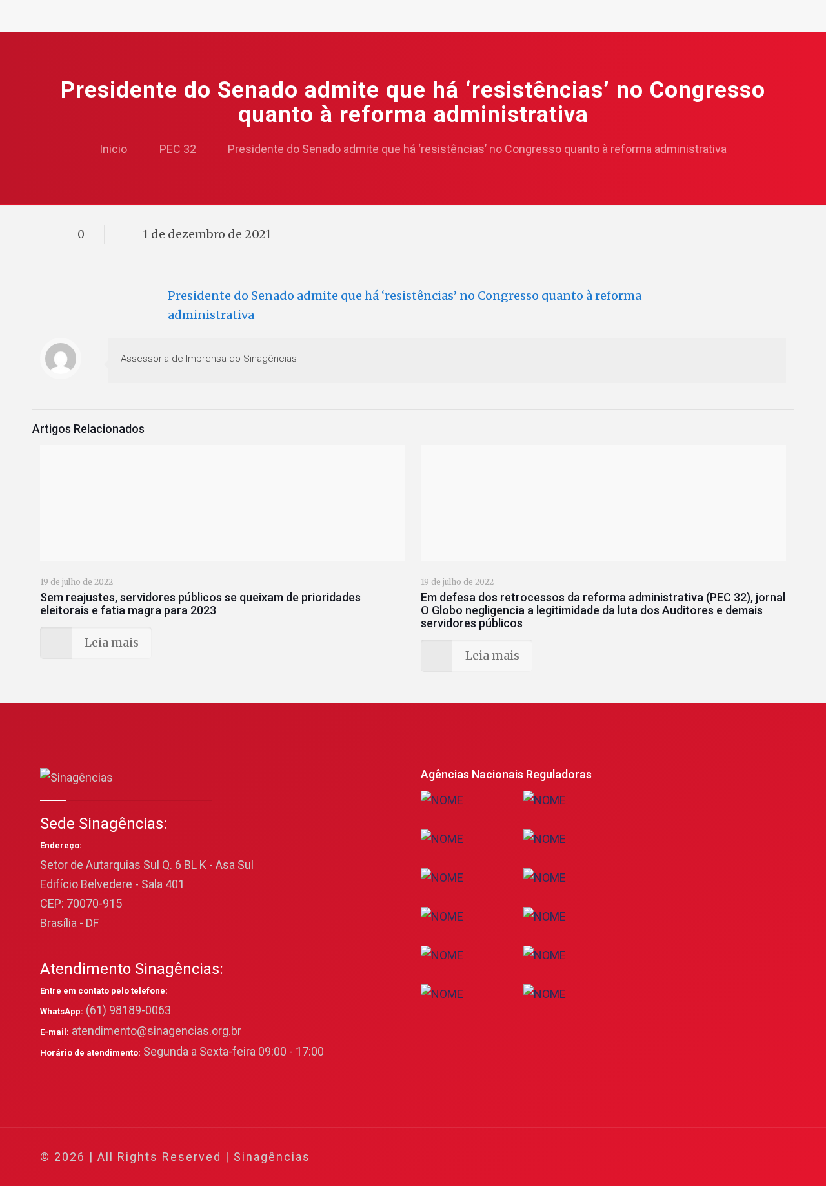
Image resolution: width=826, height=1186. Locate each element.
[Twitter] (669, 1157)
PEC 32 (177, 149)
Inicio (113, 149)
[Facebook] (652, 1157)
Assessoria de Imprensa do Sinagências (209, 358)
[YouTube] (687, 1157)
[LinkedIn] (704, 1157)
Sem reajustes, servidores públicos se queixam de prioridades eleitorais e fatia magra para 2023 (200, 603)
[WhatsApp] (634, 1157)
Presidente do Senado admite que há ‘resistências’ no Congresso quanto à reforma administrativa (477, 149)
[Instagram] (722, 1157)
